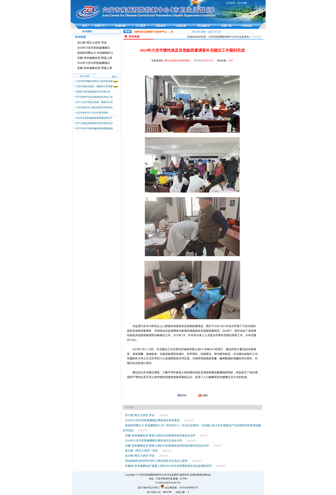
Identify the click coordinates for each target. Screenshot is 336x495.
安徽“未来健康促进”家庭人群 (94, 57)
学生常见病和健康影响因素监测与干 (94, 118)
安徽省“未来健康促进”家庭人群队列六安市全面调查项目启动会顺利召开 (168, 465)
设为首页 (230, 3)
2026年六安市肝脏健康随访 (93, 47)
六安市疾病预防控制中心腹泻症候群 (94, 81)
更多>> (115, 76)
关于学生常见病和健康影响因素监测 (94, 128)
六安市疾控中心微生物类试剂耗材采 (94, 107)
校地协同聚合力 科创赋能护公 (95, 52)
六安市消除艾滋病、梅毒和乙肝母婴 (94, 86)
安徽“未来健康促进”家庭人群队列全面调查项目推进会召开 (160, 435)
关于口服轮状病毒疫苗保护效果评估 (94, 123)
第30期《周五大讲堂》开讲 (141, 450)
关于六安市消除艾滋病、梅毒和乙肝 (94, 102)
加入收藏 (242, 3)
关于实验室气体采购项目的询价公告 (94, 97)
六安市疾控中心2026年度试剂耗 (91, 112)
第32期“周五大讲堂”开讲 (92, 42)
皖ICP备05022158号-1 (149, 487)
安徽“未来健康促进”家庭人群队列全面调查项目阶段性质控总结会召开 (167, 445)
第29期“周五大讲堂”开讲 (140, 455)
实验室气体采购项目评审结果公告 (92, 91)
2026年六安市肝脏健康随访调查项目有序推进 (152, 420)
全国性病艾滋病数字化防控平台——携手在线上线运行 (158, 31)
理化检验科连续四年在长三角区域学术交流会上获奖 (156, 460)
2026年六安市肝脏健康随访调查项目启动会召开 (153, 440)
